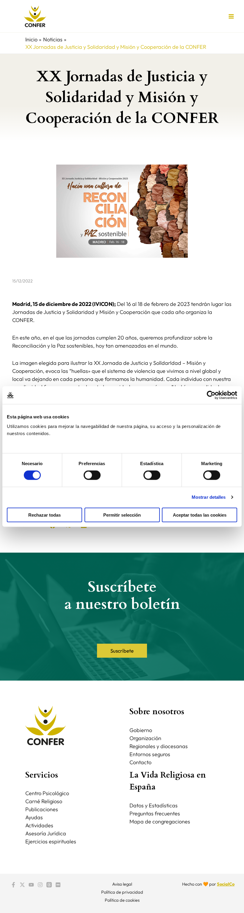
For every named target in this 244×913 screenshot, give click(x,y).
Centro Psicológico (47, 793)
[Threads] (49, 884)
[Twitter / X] (22, 884)
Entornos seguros (149, 754)
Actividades (39, 825)
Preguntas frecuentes (154, 813)
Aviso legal (122, 884)
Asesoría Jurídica (45, 833)
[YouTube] (31, 884)
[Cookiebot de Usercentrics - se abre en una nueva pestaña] (211, 395)
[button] (122, 651)
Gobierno (140, 730)
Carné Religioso (43, 801)
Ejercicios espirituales (50, 841)
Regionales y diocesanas (158, 746)
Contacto (140, 762)
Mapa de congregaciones (159, 821)
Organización (145, 738)
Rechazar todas (44, 514)
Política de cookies (122, 900)
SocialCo (225, 884)
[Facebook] (13, 884)
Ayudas (34, 817)
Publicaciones (41, 809)
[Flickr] (58, 884)
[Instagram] (40, 884)
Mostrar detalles (209, 497)
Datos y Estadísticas (153, 805)
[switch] (92, 475)
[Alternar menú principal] (231, 16)
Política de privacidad (122, 892)
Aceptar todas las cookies (199, 514)
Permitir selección (122, 514)
